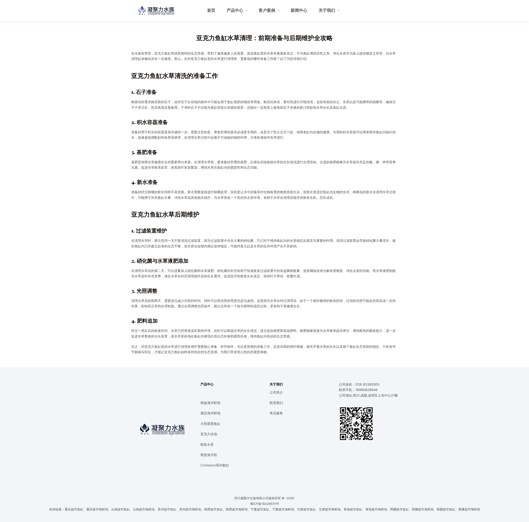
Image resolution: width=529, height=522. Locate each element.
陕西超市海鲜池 (237, 509)
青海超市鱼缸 (353, 509)
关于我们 (327, 10)
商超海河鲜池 (210, 403)
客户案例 (267, 10)
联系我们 (276, 403)
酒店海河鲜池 (210, 413)
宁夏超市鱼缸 (260, 509)
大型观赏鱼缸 (210, 424)
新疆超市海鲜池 (469, 509)
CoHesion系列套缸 (214, 465)
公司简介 (276, 392)
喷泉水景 (207, 444)
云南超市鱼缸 (120, 509)
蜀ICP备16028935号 (264, 504)
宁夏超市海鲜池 (283, 509)
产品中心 (235, 10)
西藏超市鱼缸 (399, 509)
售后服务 (276, 413)
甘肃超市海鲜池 (330, 509)
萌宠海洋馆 (208, 455)
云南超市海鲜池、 (145, 509)
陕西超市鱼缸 (213, 509)
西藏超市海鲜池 (423, 509)
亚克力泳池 (208, 434)
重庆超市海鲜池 (97, 509)
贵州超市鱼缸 (167, 509)
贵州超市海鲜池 (190, 509)
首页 (211, 10)
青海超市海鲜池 (376, 509)
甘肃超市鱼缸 (306, 509)
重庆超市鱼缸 (74, 509)
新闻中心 (299, 10)
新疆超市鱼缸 (446, 509)
